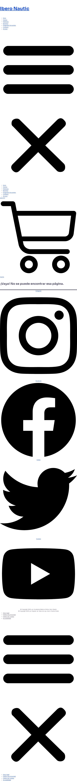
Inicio (4, 18)
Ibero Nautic (14, 8)
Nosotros (5, 23)
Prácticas (6, 21)
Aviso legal (6, 613)
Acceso (5, 29)
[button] (38, 107)
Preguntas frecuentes (9, 25)
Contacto (5, 27)
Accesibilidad (7, 618)
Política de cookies (8, 616)
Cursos (5, 20)
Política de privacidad (9, 614)
